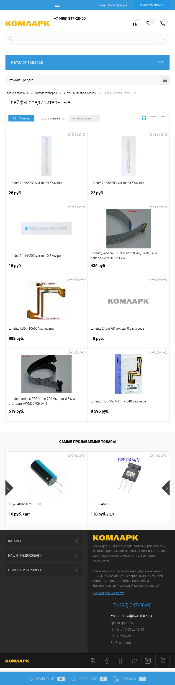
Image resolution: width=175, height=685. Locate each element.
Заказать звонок (151, 5)
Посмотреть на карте (108, 593)
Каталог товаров (27, 62)
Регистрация (117, 5)
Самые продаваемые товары (87, 441)
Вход (101, 5)
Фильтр (24, 118)
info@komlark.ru (137, 615)
